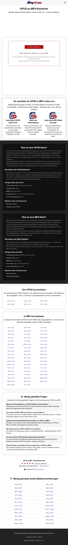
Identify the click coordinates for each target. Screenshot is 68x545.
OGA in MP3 (27, 364)
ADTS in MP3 (27, 331)
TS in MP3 (27, 374)
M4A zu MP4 (49, 491)
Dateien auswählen (34, 47)
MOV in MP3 (11, 358)
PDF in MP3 (27, 368)
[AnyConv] (34, 2)
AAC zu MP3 (49, 498)
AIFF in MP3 (11, 334)
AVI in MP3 (27, 341)
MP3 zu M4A (49, 484)
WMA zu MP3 (18, 513)
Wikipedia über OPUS (13, 207)
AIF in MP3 (27, 334)
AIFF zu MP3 (18, 516)
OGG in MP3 (43, 364)
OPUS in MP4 (11, 304)
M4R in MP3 (43, 351)
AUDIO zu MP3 (49, 506)
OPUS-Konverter (11, 204)
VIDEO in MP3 (43, 374)
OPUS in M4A (27, 301)
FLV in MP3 (11, 348)
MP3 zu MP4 (18, 498)
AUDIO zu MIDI (49, 509)
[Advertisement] (34, 81)
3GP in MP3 (11, 327)
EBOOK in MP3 (27, 344)
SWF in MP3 (11, 374)
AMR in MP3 (43, 334)
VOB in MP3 (11, 378)
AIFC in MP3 (43, 331)
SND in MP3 (43, 371)
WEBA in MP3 (43, 378)
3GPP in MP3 (27, 327)
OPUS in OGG (27, 304)
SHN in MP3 (27, 371)
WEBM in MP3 (11, 381)
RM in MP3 (11, 371)
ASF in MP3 (27, 337)
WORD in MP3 (11, 385)
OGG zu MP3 (18, 509)
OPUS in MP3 (43, 301)
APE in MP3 (11, 337)
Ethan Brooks (40, 469)
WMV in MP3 (43, 381)
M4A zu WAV (18, 495)
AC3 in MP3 (11, 331)
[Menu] (65, 2)
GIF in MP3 (27, 348)
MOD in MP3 (43, 354)
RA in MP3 (43, 368)
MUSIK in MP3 (11, 364)
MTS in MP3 (43, 361)
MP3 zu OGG (18, 502)
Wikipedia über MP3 (12, 276)
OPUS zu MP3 (50, 523)
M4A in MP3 (11, 351)
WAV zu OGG (49, 502)
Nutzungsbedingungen (36, 533)
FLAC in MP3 (43, 344)
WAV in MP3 (27, 378)
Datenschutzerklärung (21, 533)
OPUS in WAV (43, 304)
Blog (45, 533)
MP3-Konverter (11, 273)
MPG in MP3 (27, 361)
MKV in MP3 (27, 354)
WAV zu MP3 (18, 488)
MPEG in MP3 (11, 361)
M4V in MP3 (11, 354)
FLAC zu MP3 (18, 506)
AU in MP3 (11, 341)
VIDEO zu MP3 (50, 516)
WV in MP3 (27, 385)
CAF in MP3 (43, 341)
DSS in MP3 (11, 344)
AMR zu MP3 (18, 520)
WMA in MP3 (27, 381)
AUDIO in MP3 (43, 337)
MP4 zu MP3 (49, 520)
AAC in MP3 (43, 327)
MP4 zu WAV (49, 513)
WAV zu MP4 (49, 488)
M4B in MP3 (27, 351)
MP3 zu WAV (18, 491)
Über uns (51, 533)
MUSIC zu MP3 (18, 523)
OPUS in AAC (11, 301)
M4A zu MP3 (18, 484)
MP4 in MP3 (43, 358)
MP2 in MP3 (27, 358)
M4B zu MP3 (49, 495)
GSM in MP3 (43, 348)
